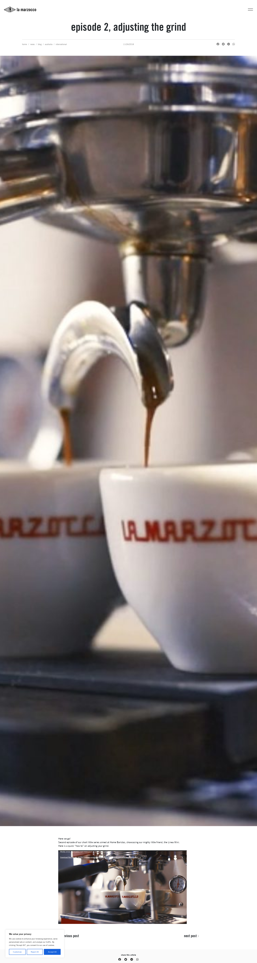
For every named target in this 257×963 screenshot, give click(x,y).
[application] (122, 886)
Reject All (35, 952)
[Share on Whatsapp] (234, 44)
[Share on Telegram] (228, 44)
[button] (250, 9)
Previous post (69, 936)
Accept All (52, 952)
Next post (190, 936)
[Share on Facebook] (218, 44)
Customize (17, 952)
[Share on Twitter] (223, 44)
